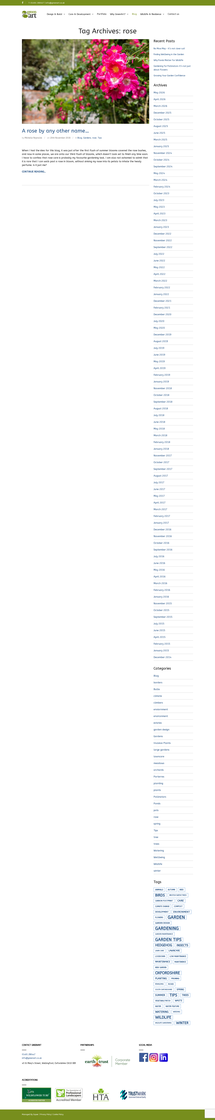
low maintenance (178, 956)
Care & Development (80, 14)
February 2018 (162, 442)
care (180, 900)
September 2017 (163, 469)
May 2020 (159, 327)
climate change (162, 906)
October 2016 (161, 543)
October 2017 (161, 462)
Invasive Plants (162, 743)
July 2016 (159, 556)
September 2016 (163, 549)
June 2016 (159, 563)
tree (156, 837)
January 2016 (161, 596)
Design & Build (54, 14)
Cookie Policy (58, 1114)
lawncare (159, 756)
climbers (158, 702)
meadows (159, 763)
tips (173, 995)
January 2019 (161, 381)
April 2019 (160, 368)
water (158, 1006)
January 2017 (161, 522)
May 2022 (159, 267)
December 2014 (162, 657)
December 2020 (162, 314)
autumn (171, 890)
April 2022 (160, 274)
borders (158, 682)
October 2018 (161, 395)
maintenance (162, 962)
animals (159, 890)
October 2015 (161, 610)
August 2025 (161, 126)
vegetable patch (162, 1001)
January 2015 (161, 650)
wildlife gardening (163, 1023)
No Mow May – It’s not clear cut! (169, 48)
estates (158, 722)
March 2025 (160, 139)
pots (156, 810)
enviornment (161, 709)
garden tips (168, 940)
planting (158, 783)
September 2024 (163, 166)
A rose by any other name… (55, 131)
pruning (175, 978)
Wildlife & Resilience (150, 14)
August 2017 (161, 475)
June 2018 (159, 422)
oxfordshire (167, 973)
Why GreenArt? (117, 14)
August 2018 (161, 408)
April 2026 (160, 99)
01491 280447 (37, 3)
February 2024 (162, 186)
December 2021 (162, 301)
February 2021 (162, 307)
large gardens (161, 749)
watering (161, 1011)
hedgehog (163, 945)
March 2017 (160, 509)
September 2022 (163, 247)
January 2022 (161, 294)
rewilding (159, 984)
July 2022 (159, 254)
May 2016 (159, 569)
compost (178, 906)
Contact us (173, 14)
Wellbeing (159, 857)
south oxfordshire (163, 990)
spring (157, 823)
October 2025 (161, 119)
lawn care (159, 951)
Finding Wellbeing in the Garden (169, 54)
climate (158, 696)
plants (157, 790)
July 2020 (159, 321)
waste (178, 1000)
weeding (176, 1012)
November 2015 (163, 603)
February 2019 (162, 375)
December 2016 (162, 529)
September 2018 (163, 401)
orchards (159, 770)
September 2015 (163, 617)
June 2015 (159, 630)
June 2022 (159, 260)
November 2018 (163, 388)
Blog (134, 14)
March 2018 (160, 435)
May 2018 (159, 428)
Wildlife (158, 864)
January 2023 (161, 227)
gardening (167, 929)
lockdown (160, 956)
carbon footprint (164, 901)
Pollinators (160, 796)
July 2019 (159, 348)
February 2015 (162, 643)
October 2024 (161, 159)
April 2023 (160, 213)
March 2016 (160, 583)
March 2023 (160, 220)
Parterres (159, 776)
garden (176, 917)
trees (156, 843)
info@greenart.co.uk (55, 3)
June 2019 (159, 354)
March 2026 (160, 106)
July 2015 (159, 623)
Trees (185, 995)
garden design (161, 729)
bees (182, 890)
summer (160, 995)
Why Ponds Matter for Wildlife (168, 60)
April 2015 (160, 637)
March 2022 (160, 280)
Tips (100, 138)
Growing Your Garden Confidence (169, 75)
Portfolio (101, 14)
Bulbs (157, 689)
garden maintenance (164, 934)
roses (171, 984)
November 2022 (163, 240)
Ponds (157, 803)
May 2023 (159, 206)
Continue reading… (34, 171)
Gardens (87, 138)
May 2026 (159, 92)
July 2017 (159, 482)
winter (157, 870)
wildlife (163, 1017)
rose (94, 138)
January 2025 (161, 146)
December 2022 (162, 233)
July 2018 (159, 415)
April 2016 (160, 576)
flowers (159, 917)
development (162, 912)
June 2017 (159, 489)
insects (182, 945)
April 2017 (160, 502)
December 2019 (162, 334)
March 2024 (160, 180)
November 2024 (163, 153)
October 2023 (161, 193)
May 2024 (159, 173)
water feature (172, 1006)
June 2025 (159, 133)
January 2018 (161, 448)
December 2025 (162, 112)
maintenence (180, 962)
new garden (160, 967)
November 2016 (163, 536)
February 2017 (162, 516)
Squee (36, 1114)
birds (160, 895)
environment (161, 716)
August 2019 (161, 341)
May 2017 (159, 496)
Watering (159, 850)
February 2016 (162, 590)
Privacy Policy (45, 1114)
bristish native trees (178, 895)
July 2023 (159, 200)
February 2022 (162, 287)
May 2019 (159, 361)
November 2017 (163, 455)
